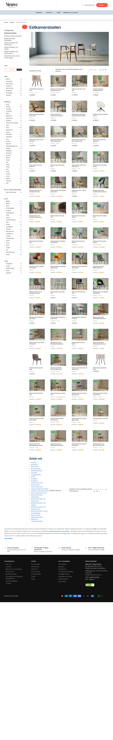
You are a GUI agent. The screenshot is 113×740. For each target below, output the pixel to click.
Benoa (8, 79)
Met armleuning (11, 192)
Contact (8, 567)
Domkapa (9, 81)
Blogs (33, 579)
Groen (8, 224)
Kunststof (9, 137)
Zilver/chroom (10, 252)
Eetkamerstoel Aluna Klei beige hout (99, 140)
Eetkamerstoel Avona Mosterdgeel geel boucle (57, 444)
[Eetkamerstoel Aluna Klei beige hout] (100, 132)
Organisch (9, 264)
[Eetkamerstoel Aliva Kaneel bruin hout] (37, 132)
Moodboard (35, 567)
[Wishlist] (42, 78)
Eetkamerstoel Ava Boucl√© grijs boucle (36, 318)
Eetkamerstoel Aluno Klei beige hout (35, 165)
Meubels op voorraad (70, 12)
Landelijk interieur (64, 574)
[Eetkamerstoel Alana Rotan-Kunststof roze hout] (58, 81)
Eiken (7, 113)
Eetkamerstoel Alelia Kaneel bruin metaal (36, 115)
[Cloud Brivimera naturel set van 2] (37, 81)
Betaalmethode (11, 574)
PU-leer (8, 155)
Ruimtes (49, 12)
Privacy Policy (10, 572)
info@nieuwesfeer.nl (95, 575)
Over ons (9, 564)
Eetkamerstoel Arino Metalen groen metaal (58, 241)
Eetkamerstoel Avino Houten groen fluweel (36, 419)
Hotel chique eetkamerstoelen (37, 486)
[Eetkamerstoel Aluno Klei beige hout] (37, 157)
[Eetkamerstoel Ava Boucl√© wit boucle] (79, 309)
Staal (7, 165)
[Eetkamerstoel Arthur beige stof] (58, 284)
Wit (7, 250)
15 (103, 70)
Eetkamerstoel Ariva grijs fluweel (99, 241)
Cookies (8, 583)
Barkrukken (34, 465)
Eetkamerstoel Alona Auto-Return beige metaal (79, 140)
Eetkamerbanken (36, 471)
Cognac (8, 210)
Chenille (8, 109)
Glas (7, 125)
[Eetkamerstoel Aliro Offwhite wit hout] (100, 106)
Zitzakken (34, 479)
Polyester (9, 153)
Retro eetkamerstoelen (39, 493)
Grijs (7, 222)
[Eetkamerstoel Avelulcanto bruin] (100, 360)
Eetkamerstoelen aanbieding (37, 496)
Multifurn (9, 86)
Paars (7, 241)
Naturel (8, 229)
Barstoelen (34, 467)
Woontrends (35, 564)
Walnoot (8, 181)
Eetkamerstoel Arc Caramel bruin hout (79, 191)
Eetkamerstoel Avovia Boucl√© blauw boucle (98, 444)
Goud (7, 217)
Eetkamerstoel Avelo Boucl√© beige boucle (79, 368)
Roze (7, 245)
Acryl (7, 104)
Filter (19, 69)
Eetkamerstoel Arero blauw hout (100, 216)
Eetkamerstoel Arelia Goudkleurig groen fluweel (100, 191)
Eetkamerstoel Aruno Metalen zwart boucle (100, 292)
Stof (7, 169)
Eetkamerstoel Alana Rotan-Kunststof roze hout (58, 89)
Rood (7, 243)
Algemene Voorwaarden (14, 569)
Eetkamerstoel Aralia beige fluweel (100, 165)
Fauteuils (34, 473)
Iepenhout (9, 130)
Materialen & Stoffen (65, 576)
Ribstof (8, 158)
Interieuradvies (36, 574)
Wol (7, 183)
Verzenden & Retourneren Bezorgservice (14, 578)
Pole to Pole (9, 88)
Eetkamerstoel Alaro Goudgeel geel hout (98, 89)
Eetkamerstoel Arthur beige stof (58, 292)
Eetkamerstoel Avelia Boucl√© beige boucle (56, 368)
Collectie (39, 12)
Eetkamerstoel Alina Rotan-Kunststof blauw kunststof (79, 115)
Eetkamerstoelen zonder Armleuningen (39, 512)
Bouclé (8, 107)
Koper (8, 132)
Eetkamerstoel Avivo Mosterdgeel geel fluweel (35, 444)
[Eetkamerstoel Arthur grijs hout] (79, 284)
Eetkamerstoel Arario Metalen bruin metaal (58, 191)
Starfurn (8, 95)
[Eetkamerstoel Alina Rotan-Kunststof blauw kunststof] (79, 106)
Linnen (8, 141)
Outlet (58, 12)
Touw (7, 176)
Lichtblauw (9, 227)
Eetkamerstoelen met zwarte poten (38, 508)
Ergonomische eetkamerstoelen (37, 516)
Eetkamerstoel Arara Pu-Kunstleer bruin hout (35, 191)
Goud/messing (10, 220)
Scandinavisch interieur (66, 572)
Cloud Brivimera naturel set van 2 (36, 89)
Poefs (33, 477)
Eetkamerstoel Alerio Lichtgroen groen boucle (57, 115)
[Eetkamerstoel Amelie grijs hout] (58, 157)
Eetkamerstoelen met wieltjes (11, 48)
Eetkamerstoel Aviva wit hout (100, 418)
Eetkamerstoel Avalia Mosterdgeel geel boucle (99, 318)
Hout (7, 127)
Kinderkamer (62, 569)
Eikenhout (9, 116)
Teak (7, 171)
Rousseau (9, 90)
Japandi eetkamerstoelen (40, 489)
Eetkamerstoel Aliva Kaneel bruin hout (36, 140)
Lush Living (9, 84)
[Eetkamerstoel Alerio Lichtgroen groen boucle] (58, 106)
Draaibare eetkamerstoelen (37, 482)
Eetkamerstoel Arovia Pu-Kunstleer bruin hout (36, 292)
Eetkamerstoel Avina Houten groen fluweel (100, 393)
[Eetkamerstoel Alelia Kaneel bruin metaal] (37, 106)
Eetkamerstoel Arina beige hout (36, 241)
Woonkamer (62, 564)
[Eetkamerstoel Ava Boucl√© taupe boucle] (58, 309)
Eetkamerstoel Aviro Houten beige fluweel (79, 419)
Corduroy (9, 111)
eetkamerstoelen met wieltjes (59, 531)
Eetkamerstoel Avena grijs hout (36, 393)
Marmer (8, 144)
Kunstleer (9, 134)
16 (105, 70)
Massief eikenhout (11, 146)
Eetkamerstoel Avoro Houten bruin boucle (79, 444)
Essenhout (9, 118)
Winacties (34, 569)
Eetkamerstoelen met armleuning (38, 500)
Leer (7, 139)
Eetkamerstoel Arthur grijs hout (78, 292)
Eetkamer (61, 567)
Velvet (8, 178)
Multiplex (9, 151)
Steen (8, 167)
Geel (7, 215)
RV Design (9, 93)
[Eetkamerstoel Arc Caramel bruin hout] (79, 182)
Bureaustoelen (36, 469)
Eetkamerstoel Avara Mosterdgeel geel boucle (57, 343)
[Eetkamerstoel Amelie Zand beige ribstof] (79, 157)
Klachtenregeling (11, 581)
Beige (7, 201)
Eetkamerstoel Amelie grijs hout (57, 165)
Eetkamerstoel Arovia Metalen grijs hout (98, 267)
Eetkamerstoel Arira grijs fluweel (78, 241)
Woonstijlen (62, 581)
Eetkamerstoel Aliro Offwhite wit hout (100, 115)
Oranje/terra (10, 238)
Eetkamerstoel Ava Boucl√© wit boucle (79, 318)
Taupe (8, 247)
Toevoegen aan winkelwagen (37, 99)
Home (6, 22)
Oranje (8, 236)
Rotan (8, 160)
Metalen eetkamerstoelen (40, 491)
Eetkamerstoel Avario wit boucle (78, 343)
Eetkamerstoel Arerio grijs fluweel (78, 216)
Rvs (7, 162)
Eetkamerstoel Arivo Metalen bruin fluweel (36, 267)
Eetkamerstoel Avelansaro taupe (36, 368)
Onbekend (9, 234)
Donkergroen (10, 213)
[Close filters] (24, 27)
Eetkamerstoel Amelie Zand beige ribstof (79, 165)
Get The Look (35, 572)
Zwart (8, 254)
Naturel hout (10, 231)
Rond (7, 270)
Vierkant (8, 273)
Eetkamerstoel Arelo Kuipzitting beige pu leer (35, 216)
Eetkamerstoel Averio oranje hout (58, 393)
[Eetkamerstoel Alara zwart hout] (79, 81)
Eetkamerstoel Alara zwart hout (78, 89)
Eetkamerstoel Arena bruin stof (57, 216)
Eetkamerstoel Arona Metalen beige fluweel (58, 267)
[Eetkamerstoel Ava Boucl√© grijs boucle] (37, 309)
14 (100, 70)
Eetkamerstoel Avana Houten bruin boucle (36, 343)
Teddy (8, 174)
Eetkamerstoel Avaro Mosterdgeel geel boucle (99, 343)
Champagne (10, 208)
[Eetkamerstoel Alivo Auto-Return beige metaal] (58, 132)
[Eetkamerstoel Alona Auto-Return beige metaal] (79, 132)
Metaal (8, 148)
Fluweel (8, 120)
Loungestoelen (36, 475)
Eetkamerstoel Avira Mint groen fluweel (57, 419)
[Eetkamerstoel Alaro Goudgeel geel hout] (100, 81)
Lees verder (8, 538)
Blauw (8, 203)
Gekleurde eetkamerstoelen (37, 520)
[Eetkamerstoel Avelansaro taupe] (37, 360)
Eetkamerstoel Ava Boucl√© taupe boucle (58, 318)
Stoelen (12, 22)
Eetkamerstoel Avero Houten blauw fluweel (79, 393)
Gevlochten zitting (12, 123)
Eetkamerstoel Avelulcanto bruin (100, 368)
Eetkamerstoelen (10, 33)
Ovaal (8, 266)
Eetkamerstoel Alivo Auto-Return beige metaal (57, 140)
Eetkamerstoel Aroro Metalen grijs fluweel (79, 267)
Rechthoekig (10, 268)
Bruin (7, 206)
